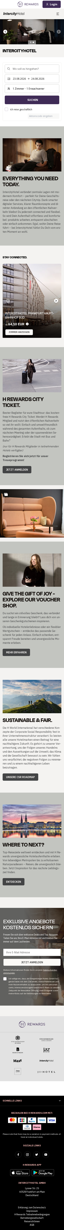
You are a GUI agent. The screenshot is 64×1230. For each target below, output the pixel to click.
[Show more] (6, 494)
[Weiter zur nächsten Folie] (56, 301)
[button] (32, 513)
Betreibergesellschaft (32, 1217)
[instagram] (27, 1154)
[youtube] (46, 1154)
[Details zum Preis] (27, 324)
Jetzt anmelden (17, 469)
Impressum (32, 1210)
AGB (32, 1224)
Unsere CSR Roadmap (20, 777)
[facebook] (18, 1154)
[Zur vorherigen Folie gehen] (5, 32)
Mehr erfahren (16, 652)
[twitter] (36, 1154)
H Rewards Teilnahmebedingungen (32, 1214)
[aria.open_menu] (58, 14)
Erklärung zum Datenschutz (32, 1207)
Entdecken (13, 881)
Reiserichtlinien (32, 1221)
